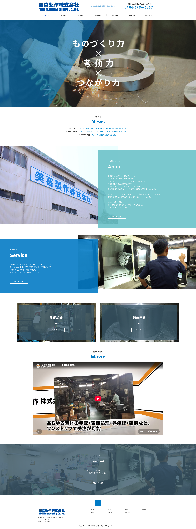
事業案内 (63, 15)
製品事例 (98, 15)
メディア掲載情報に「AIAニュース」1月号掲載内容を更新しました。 (104, 131)
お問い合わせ (149, 15)
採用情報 (132, 15)
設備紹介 (81, 15)
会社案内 (115, 15)
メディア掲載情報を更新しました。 (104, 135)
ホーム (47, 15)
